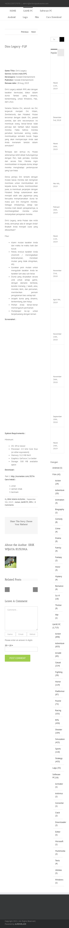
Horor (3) (57, 568)
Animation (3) (58, 501)
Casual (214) (58, 664)
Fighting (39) (58, 674)
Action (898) (58, 635)
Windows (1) (58, 881)
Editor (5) (57, 833)
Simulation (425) (58, 741)
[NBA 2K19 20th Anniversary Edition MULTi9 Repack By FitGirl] (57, 391)
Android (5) (57, 467)
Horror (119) (58, 683)
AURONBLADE (20, 924)
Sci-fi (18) (57, 597)
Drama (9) (58, 540)
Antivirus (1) (58, 795)
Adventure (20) (58, 492)
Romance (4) (58, 588)
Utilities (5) (58, 872)
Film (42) (56, 474)
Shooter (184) (58, 731)
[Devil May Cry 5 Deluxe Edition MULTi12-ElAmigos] (57, 61)
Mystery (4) (58, 578)
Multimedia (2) (58, 852)
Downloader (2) (58, 824)
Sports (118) (58, 750)
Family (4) (58, 549)
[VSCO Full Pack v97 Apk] (57, 285)
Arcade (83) (58, 654)
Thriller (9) (58, 607)
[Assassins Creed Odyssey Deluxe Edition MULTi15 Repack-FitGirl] (57, 312)
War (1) (56, 616)
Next (33, 32)
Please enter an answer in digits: (19, 640)
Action (15, 73)
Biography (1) (58, 511)
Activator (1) (58, 785)
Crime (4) (57, 530)
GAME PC (24, 502)
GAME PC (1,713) (56, 626)
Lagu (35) (56, 768)
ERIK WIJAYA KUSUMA (16, 499)
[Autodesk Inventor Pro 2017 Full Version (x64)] (57, 251)
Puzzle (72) (58, 702)
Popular (54, 53)
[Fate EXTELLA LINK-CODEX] (57, 431)
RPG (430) (57, 722)
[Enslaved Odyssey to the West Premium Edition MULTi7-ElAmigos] (57, 158)
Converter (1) (58, 805)
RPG (25, 73)
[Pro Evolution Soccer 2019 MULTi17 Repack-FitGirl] (57, 98)
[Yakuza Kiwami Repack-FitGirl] (57, 196)
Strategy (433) (58, 760)
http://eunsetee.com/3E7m (23, 476)
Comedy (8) (58, 520)
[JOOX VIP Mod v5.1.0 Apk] (57, 222)
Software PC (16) (56, 776)
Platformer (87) (58, 693)
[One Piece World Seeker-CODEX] (57, 129)
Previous (24, 32)
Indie (20, 73)
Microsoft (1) (58, 843)
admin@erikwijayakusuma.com (35, 3)
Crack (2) (57, 814)
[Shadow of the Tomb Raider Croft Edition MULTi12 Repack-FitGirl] (57, 349)
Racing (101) (58, 712)
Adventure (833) (58, 645)
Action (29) (58, 482)
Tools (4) (57, 862)
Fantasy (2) (58, 559)
